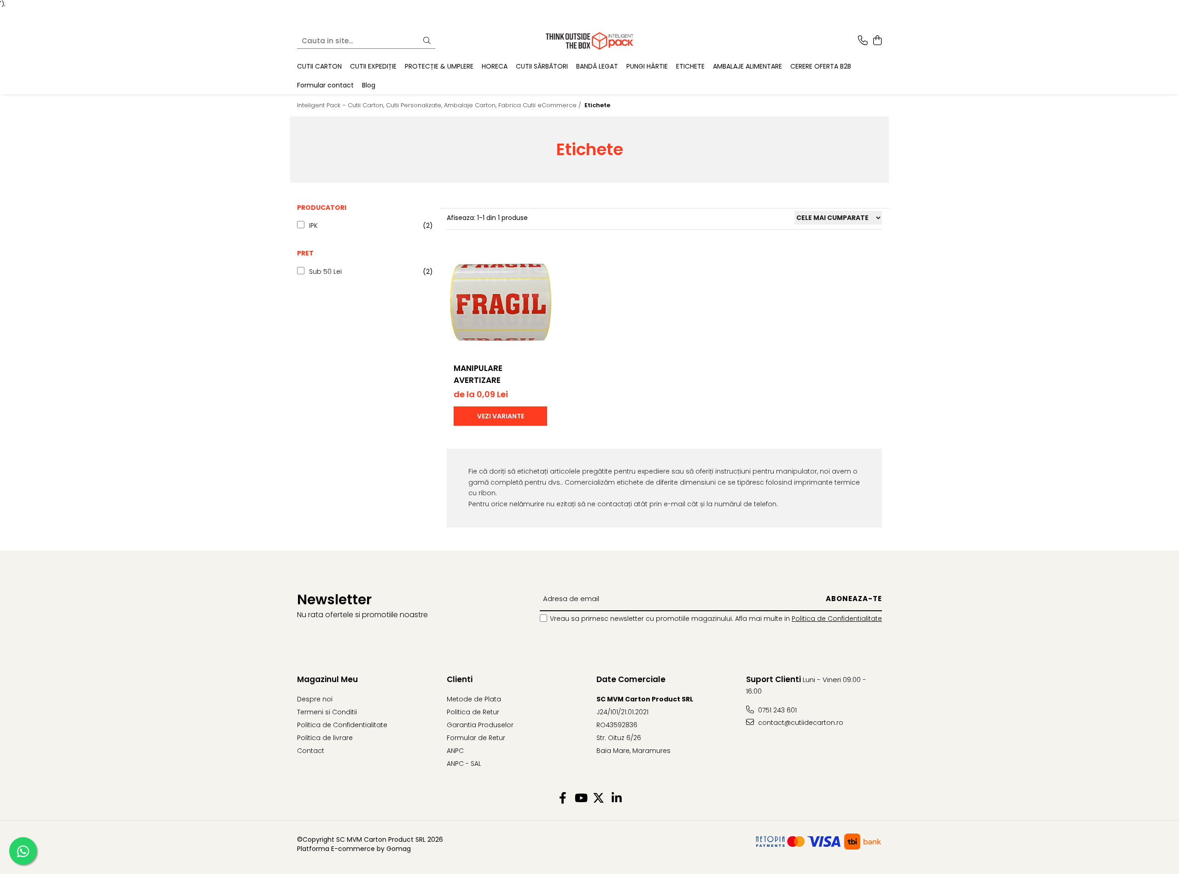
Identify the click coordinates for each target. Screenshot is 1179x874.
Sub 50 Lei (325, 271)
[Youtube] (580, 798)
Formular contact (325, 84)
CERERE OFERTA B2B (820, 66)
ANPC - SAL (464, 763)
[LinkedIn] (616, 798)
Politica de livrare (325, 737)
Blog (368, 84)
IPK (313, 225)
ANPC (455, 750)
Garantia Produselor (480, 724)
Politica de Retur (473, 712)
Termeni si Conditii (327, 712)
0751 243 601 (776, 710)
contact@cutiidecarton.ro (799, 722)
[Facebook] (562, 798)
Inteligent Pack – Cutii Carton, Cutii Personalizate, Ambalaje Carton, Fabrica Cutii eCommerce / (440, 105)
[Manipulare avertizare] (500, 301)
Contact (310, 750)
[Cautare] (427, 40)
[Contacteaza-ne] (863, 40)
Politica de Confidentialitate (837, 618)
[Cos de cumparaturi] (877, 40)
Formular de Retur (476, 737)
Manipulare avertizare (478, 374)
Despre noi (315, 699)
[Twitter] (598, 798)
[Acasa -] (589, 41)
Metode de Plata (474, 699)
